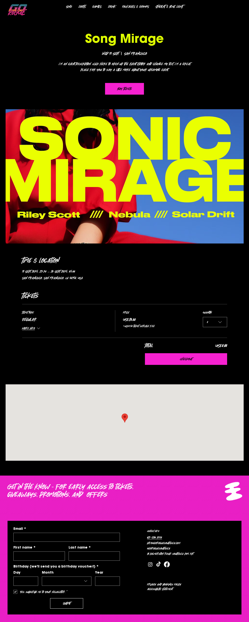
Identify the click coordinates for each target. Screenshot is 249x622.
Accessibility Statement (160, 589)
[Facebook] (167, 564)
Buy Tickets (124, 89)
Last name (80, 547)
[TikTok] (158, 564)
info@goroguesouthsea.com (163, 543)
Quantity (207, 312)
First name (24, 547)
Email (19, 529)
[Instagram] (150, 564)
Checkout (186, 359)
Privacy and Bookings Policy (164, 584)
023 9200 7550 (154, 537)
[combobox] (215, 322)
